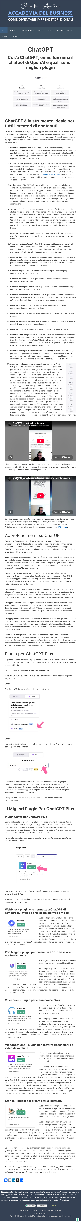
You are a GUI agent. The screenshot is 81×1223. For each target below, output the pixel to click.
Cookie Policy (42, 1205)
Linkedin (5, 36)
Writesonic (62, 527)
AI (2, 30)
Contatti (52, 1205)
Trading (12, 30)
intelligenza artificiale (50, 174)
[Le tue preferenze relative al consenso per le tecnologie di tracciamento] (77, 1219)
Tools (49, 30)
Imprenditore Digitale (64, 30)
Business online (26, 30)
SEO (39, 30)
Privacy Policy (31, 1205)
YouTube (15, 36)
